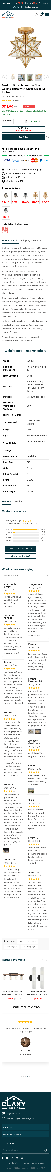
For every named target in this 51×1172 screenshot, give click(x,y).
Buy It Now (24, 137)
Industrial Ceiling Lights (27, 941)
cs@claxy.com (13, 1113)
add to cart (23, 129)
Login (27, 7)
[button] (47, 960)
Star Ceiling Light (11, 947)
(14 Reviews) (17, 101)
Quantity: (7, 121)
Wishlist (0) (18, 7)
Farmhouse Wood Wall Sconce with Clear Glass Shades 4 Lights (13, 993)
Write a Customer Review (20, 548)
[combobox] (25, 575)
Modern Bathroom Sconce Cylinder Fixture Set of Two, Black (38, 993)
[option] (25, 47)
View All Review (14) (20, 556)
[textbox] (25, 575)
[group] (13, 984)
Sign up (35, 7)
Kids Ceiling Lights (29, 947)
